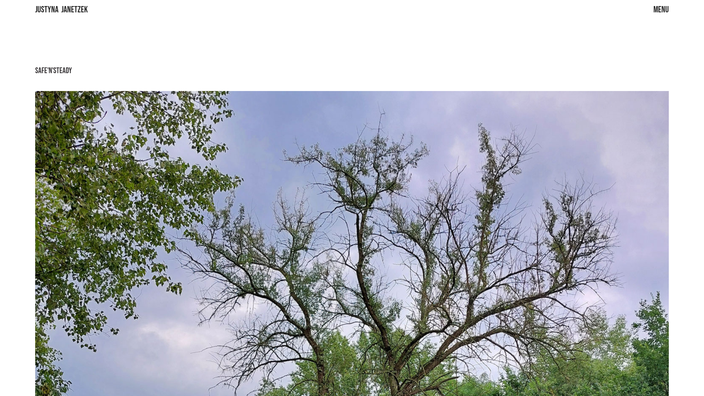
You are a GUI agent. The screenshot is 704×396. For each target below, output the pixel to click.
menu (661, 9)
